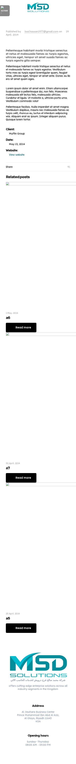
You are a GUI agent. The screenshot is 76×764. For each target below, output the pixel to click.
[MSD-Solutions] (38, 7)
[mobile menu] (71, 7)
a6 (8, 318)
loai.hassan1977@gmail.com (41, 31)
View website (16, 154)
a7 (8, 468)
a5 (8, 618)
